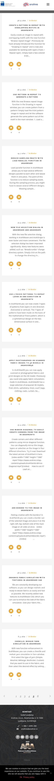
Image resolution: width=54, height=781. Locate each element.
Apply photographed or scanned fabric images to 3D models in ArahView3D (27, 363)
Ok (21, 777)
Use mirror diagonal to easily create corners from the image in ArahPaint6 (27, 432)
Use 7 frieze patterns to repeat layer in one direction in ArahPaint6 (27, 296)
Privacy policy (28, 777)
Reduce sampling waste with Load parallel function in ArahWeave (27, 160)
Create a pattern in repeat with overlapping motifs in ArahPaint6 (27, 27)
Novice (34, 20)
